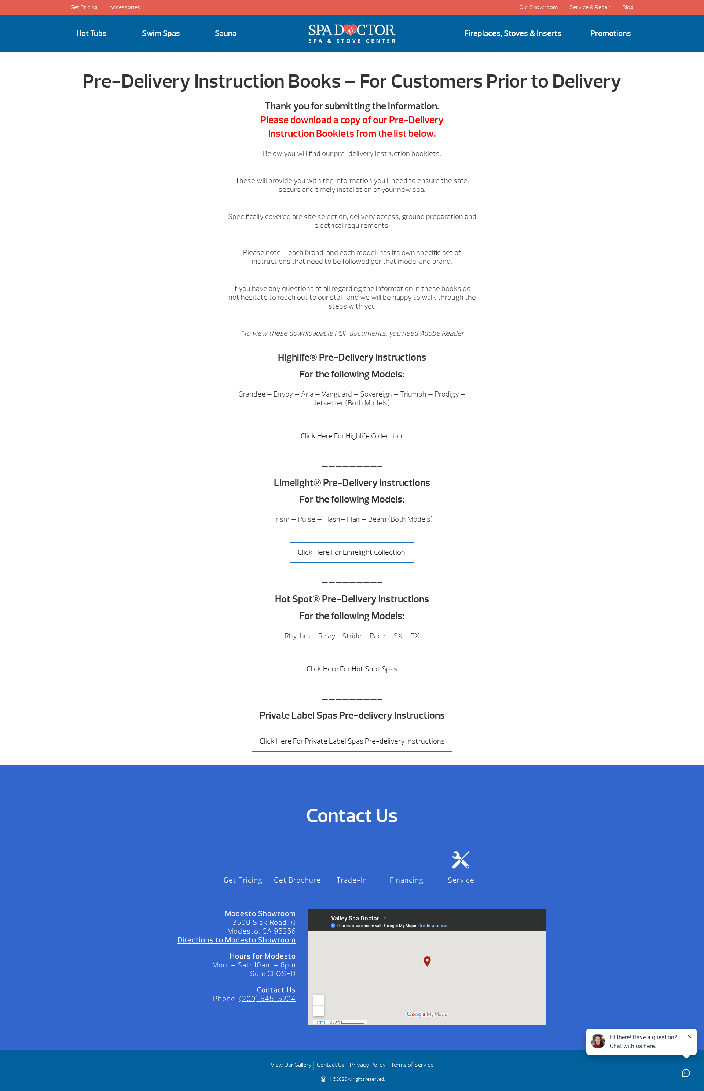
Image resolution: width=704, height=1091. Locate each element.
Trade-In (352, 880)
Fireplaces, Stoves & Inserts (512, 33)
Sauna (225, 33)
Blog (628, 7)
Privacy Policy (368, 1065)
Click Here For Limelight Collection (352, 552)
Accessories (124, 7)
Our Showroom (538, 7)
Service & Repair (589, 7)
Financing (406, 880)
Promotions (610, 33)
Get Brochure (297, 880)
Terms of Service (412, 1065)
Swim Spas (161, 33)
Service (461, 880)
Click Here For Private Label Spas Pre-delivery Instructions (352, 741)
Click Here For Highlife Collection (352, 436)
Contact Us (331, 1065)
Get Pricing (84, 7)
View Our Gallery (291, 1065)
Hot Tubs (91, 33)
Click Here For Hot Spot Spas (352, 669)
